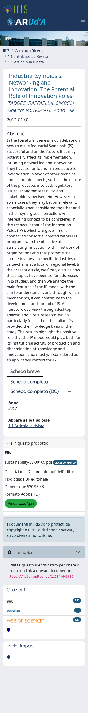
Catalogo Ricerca (30, 50)
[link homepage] (17, 9)
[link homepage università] (26, 22)
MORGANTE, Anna (45, 110)
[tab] (69, 391)
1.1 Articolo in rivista (26, 62)
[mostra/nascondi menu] (83, 21)
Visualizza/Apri (21, 503)
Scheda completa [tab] (29, 381)
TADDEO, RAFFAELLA (30, 103)
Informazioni (22, 552)
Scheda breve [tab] (25, 371)
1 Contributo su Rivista (28, 56)
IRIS (6, 50)
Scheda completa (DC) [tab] (35, 391)
